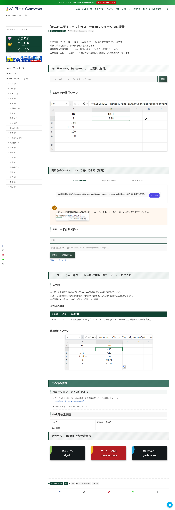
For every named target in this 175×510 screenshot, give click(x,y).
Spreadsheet (83, 31)
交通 (13, 98)
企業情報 (15, 108)
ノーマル (91, 31)
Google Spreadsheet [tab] (109, 180)
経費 (13, 147)
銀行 (13, 177)
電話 (13, 187)
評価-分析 (15, 167)
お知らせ (14, 73)
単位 (64, 31)
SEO (13, 84)
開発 (13, 182)
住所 (13, 113)
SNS (13, 89)
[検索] (38, 29)
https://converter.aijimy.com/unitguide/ (69, 401)
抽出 (13, 123)
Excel (75, 31)
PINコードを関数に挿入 (62, 255)
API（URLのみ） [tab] (138, 180)
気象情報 (14, 143)
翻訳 (13, 152)
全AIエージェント (56, 31)
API (71, 31)
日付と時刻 (16, 138)
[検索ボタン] (166, 9)
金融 (13, 172)
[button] (60, 492)
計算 (13, 162)
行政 (13, 157)
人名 (13, 103)
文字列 (14, 128)
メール (14, 93)
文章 (13, 133)
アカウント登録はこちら (106, 2)
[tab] (79, 181)
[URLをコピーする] (157, 492)
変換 (163, 79)
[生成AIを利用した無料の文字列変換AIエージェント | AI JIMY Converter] (24, 9)
